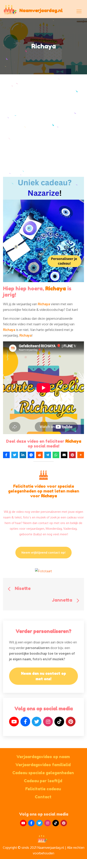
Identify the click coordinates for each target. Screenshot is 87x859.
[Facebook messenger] (31, 455)
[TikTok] (59, 721)
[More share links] (80, 455)
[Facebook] (25, 721)
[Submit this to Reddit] (39, 455)
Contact (43, 796)
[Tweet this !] (14, 455)
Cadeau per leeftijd (43, 780)
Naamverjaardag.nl (41, 10)
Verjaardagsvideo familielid (43, 764)
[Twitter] (36, 721)
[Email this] (64, 455)
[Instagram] (48, 721)
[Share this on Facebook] (6, 455)
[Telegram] (47, 455)
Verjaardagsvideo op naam (43, 756)
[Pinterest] (70, 721)
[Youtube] (23, 823)
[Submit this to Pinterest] (72, 455)
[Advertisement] (43, 131)
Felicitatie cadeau (43, 788)
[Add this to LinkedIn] (23, 455)
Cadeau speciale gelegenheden (43, 772)
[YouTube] (14, 721)
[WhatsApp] (56, 455)
